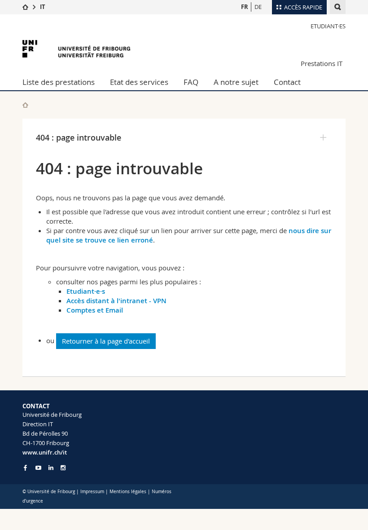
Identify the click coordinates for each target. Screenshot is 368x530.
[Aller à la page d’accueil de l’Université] (76, 48)
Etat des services (139, 82)
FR (244, 7)
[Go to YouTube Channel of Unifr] (38, 468)
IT (42, 7)
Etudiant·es (328, 26)
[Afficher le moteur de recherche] (338, 7)
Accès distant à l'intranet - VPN (116, 300)
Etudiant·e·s (85, 291)
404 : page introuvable (78, 137)
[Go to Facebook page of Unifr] (25, 468)
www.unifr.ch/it (44, 452)
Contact (287, 82)
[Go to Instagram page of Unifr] (63, 468)
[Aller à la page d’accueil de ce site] (25, 105)
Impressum (92, 492)
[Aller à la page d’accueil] (25, 7)
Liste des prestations (58, 82)
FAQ (191, 82)
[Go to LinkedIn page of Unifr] (50, 468)
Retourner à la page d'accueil (106, 340)
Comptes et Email (94, 310)
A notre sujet (236, 82)
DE (258, 7)
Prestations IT (321, 63)
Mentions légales (128, 492)
